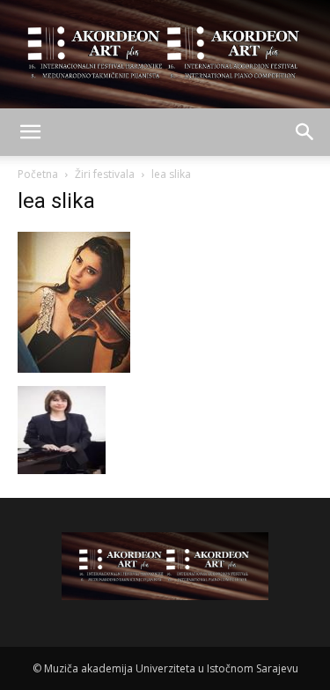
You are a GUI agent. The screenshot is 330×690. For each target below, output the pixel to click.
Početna (38, 174)
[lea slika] (74, 367)
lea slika (56, 201)
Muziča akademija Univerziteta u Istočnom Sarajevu (171, 668)
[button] (30, 132)
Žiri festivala (105, 174)
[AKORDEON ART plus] (165, 54)
